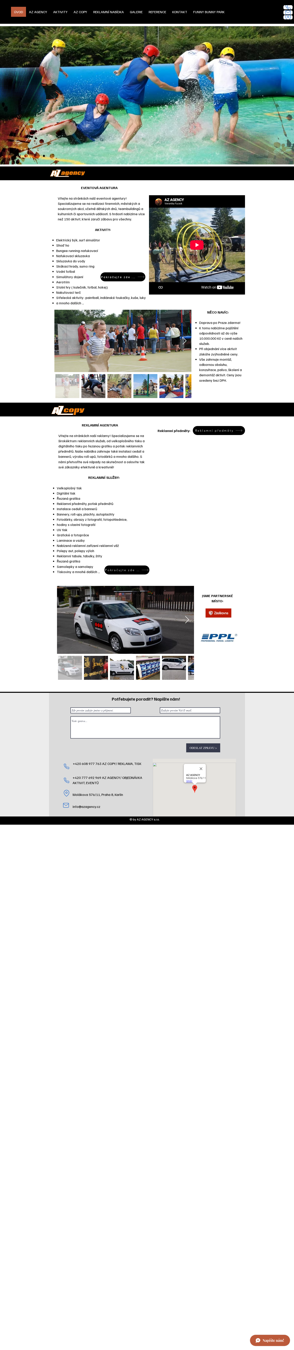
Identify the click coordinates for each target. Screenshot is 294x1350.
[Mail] (288, 12)
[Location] (288, 17)
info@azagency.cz (86, 806)
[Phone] (288, 7)
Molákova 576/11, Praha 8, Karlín (98, 794)
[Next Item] (184, 341)
